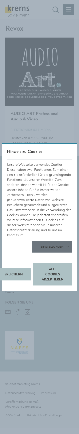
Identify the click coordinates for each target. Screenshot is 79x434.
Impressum (15, 235)
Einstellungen (52, 246)
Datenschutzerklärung (23, 230)
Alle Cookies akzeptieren (52, 274)
